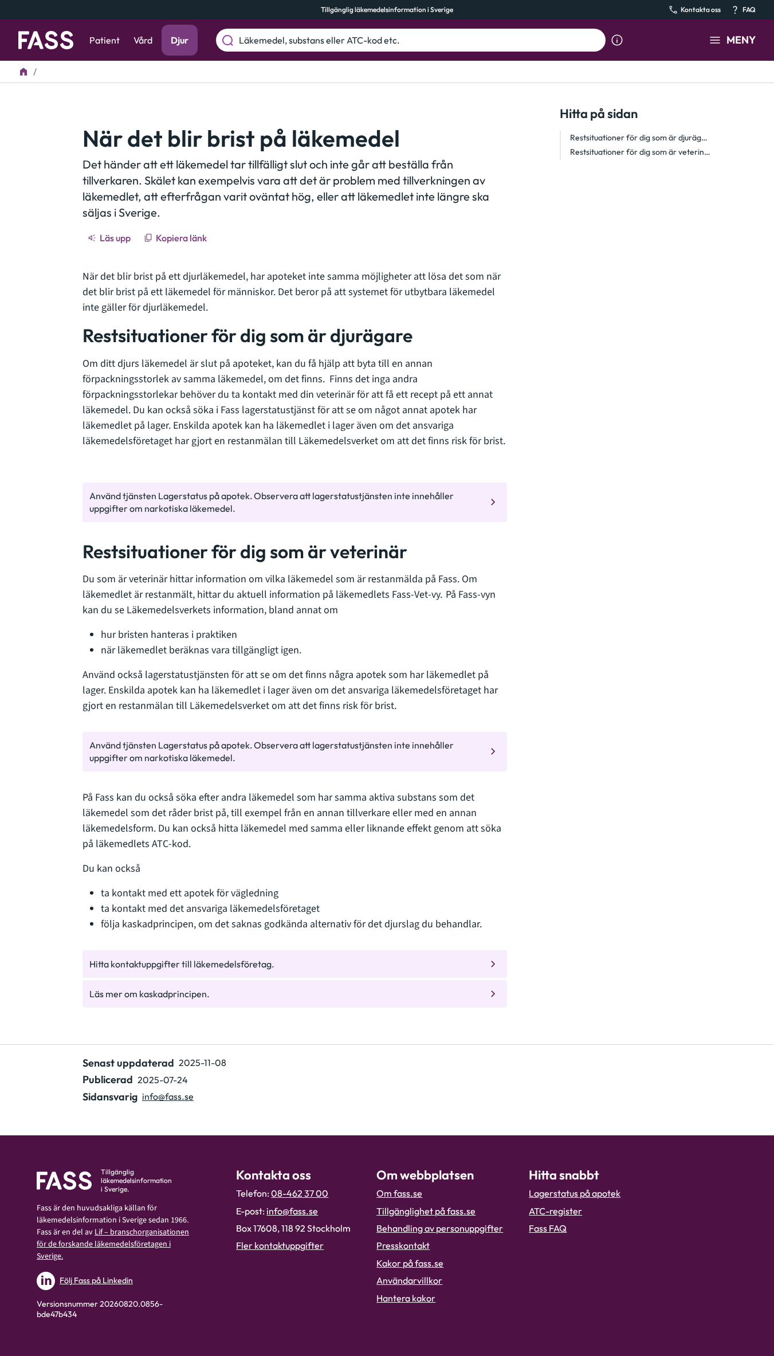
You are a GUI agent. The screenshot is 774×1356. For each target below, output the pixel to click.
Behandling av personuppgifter (439, 1228)
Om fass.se (399, 1193)
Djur (179, 40)
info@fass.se (168, 1096)
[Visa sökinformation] (617, 40)
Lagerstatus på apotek (574, 1193)
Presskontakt (403, 1245)
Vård (142, 40)
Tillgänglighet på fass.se (426, 1211)
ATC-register (555, 1211)
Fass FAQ (548, 1228)
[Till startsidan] (23, 71)
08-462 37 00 (299, 1193)
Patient (104, 40)
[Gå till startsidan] (45, 40)
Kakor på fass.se (409, 1263)
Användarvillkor (409, 1280)
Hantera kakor (405, 1298)
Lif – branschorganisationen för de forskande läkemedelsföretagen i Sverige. (113, 1244)
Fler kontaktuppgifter (280, 1245)
